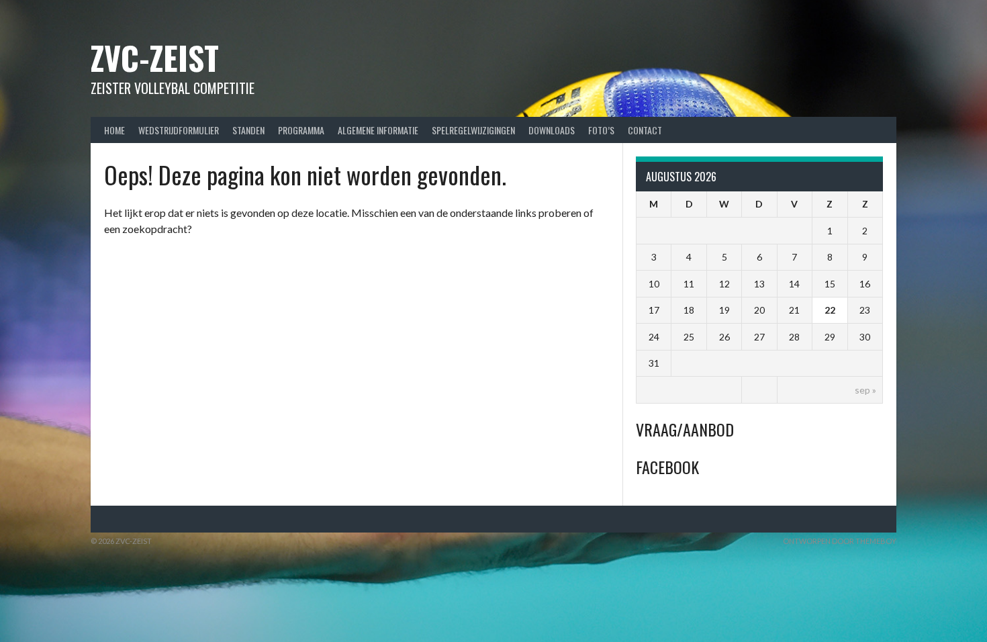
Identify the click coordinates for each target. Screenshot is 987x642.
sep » (865, 390)
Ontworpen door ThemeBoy (839, 541)
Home (114, 130)
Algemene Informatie (378, 130)
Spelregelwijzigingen (473, 130)
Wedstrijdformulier (178, 130)
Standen (248, 130)
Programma (301, 130)
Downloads (551, 130)
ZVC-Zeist (155, 57)
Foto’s (601, 130)
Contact (645, 130)
